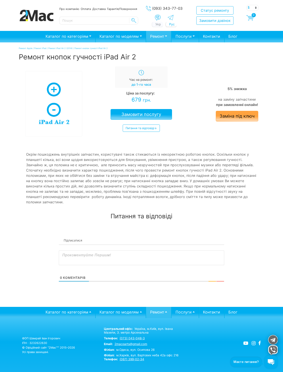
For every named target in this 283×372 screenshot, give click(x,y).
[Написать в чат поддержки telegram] (273, 340)
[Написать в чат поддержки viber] (273, 350)
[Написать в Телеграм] (171, 17)
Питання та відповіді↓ (141, 128)
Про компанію (69, 9)
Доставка (99, 9)
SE (133, 20)
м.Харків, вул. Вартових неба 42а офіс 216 (141, 355)
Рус (172, 24)
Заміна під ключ (237, 116)
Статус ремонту (215, 10)
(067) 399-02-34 (132, 359)
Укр (158, 24)
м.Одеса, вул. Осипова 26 (129, 349)
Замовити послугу (141, 114)
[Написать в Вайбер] (158, 18)
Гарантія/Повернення (122, 9)
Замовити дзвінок (215, 20)
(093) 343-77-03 (167, 8)
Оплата (86, 9)
